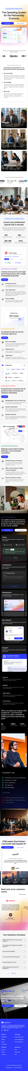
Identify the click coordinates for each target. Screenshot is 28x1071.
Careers (3, 1052)
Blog (16, 1049)
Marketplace (4, 1037)
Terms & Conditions (18, 1067)
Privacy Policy (9, 1067)
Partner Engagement (19, 1039)
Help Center (17, 1052)
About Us (3, 1049)
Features (3, 1039)
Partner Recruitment (19, 1037)
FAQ (16, 1054)
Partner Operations (19, 1041)
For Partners (4, 1044)
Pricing (2, 1041)
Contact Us (3, 1054)
